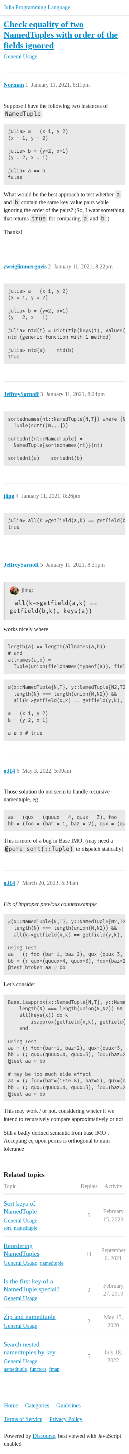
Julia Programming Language (37, 7)
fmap (54, 1369)
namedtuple (25, 1228)
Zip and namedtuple (30, 1316)
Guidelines (68, 1405)
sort (7, 1228)
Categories (37, 1405)
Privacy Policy (65, 1419)
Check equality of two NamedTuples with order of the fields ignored (61, 34)
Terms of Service (23, 1419)
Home (11, 1405)
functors (38, 1369)
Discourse (44, 1436)
